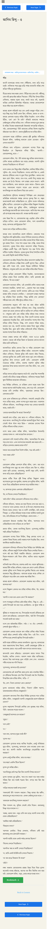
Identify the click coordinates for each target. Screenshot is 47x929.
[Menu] (3, 1)
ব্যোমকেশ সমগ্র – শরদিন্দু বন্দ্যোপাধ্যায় (15, 72)
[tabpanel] (23, 480)
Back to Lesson (23, 892)
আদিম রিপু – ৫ (39, 72)
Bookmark (11, 880)
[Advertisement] (23, 47)
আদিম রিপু (31, 72)
